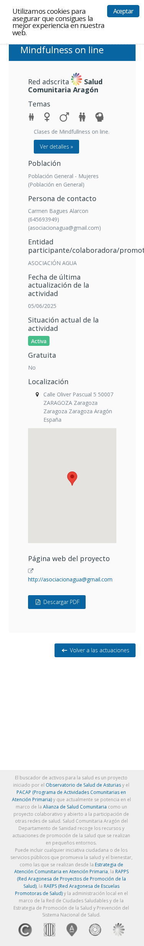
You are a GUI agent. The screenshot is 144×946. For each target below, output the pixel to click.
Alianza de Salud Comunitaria (75, 807)
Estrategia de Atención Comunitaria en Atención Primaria (68, 868)
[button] (72, 478)
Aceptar (123, 11)
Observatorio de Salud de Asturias (83, 785)
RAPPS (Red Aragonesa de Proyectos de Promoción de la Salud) (73, 878)
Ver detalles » (56, 146)
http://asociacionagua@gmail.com (70, 579)
